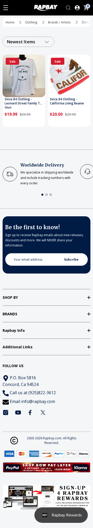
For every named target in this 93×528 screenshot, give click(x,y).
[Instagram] (6, 412)
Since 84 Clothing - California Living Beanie (67, 101)
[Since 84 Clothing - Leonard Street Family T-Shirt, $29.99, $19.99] (24, 76)
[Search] (68, 8)
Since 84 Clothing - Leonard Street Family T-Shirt (23, 103)
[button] (42, 195)
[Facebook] (30, 412)
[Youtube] (18, 412)
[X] (43, 412)
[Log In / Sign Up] (77, 8)
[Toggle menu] (6, 8)
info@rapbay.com (38, 401)
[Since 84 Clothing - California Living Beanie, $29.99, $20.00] (69, 76)
